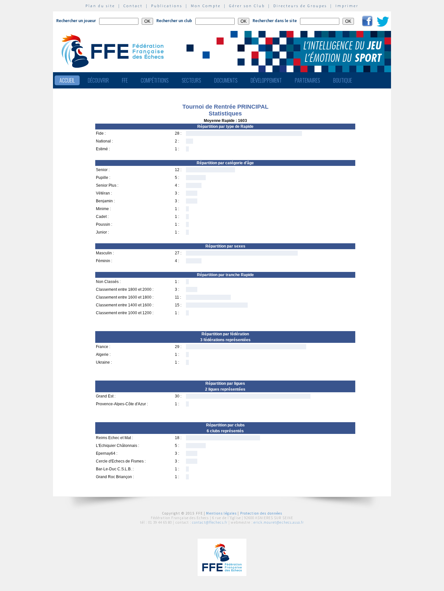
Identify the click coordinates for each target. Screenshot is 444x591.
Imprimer (347, 5)
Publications (166, 5)
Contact (133, 5)
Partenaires (307, 80)
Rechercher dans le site (275, 20)
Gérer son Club (247, 5)
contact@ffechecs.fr (210, 522)
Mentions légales (221, 513)
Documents (226, 80)
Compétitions (155, 80)
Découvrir (98, 80)
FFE (125, 80)
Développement (266, 80)
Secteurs (191, 80)
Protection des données (261, 513)
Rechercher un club (174, 20)
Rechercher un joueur (76, 20)
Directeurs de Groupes (300, 5)
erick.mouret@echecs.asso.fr (279, 522)
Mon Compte (206, 5)
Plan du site (100, 5)
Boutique (342, 80)
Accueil (67, 80)
